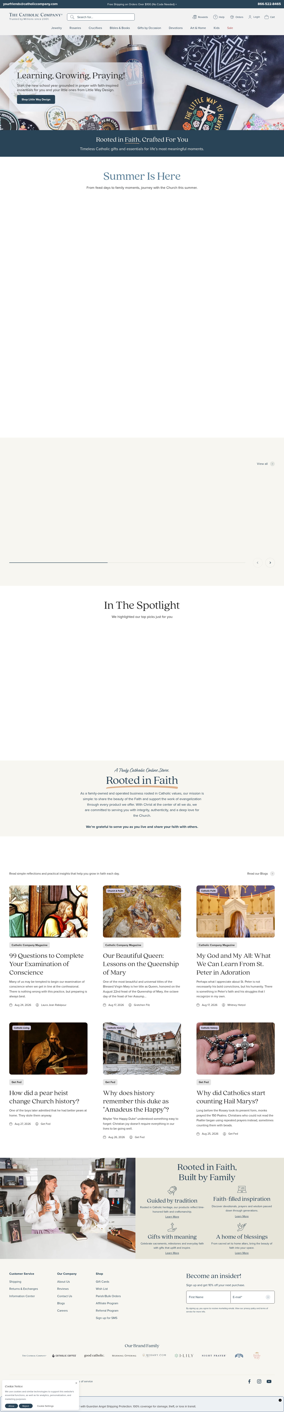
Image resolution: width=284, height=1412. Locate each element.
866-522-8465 (269, 3)
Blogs (61, 1303)
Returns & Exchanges (23, 1289)
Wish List (102, 1289)
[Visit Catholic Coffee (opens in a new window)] (64, 1355)
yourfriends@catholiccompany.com (30, 3)
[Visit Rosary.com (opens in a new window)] (154, 1355)
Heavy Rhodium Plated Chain (137, 532)
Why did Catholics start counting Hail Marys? (230, 1096)
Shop (99, 1273)
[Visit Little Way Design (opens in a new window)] (257, 1355)
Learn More (159, 1217)
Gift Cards (102, 1281)
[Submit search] (72, 17)
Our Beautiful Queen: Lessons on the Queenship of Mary (141, 963)
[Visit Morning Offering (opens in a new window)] (124, 1355)
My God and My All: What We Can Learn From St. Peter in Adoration (233, 963)
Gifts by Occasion (149, 28)
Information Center (22, 1296)
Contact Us (64, 1296)
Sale (230, 28)
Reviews (63, 1289)
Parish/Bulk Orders (108, 1296)
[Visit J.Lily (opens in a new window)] (184, 1355)
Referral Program (107, 1310)
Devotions (176, 28)
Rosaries (75, 28)
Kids (216, 28)
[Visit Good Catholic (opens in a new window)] (94, 1355)
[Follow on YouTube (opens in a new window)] (269, 1381)
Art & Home (198, 28)
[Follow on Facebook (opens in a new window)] (249, 1381)
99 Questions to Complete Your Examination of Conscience (46, 963)
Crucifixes (95, 28)
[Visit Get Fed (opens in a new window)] (239, 1355)
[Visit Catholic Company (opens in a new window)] (34, 1355)
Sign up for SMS (106, 1318)
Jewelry (56, 28)
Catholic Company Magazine (30, 945)
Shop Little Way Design (36, 99)
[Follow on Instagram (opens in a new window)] (259, 1381)
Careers (62, 1310)
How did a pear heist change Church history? (44, 1096)
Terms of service (83, 1381)
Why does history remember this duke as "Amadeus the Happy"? (136, 1101)
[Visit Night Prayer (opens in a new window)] (214, 1355)
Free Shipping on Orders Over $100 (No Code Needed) (142, 4)
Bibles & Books (120, 28)
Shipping (15, 1281)
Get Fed (16, 1082)
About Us (63, 1281)
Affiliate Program (107, 1303)
